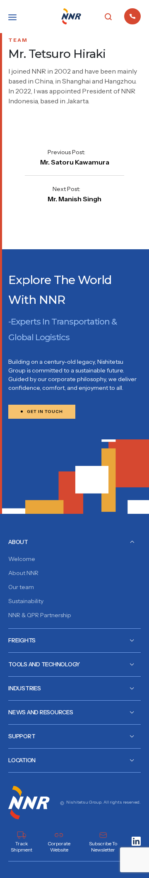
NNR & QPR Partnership (39, 615)
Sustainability (25, 601)
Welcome (21, 559)
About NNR (23, 573)
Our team (21, 587)
